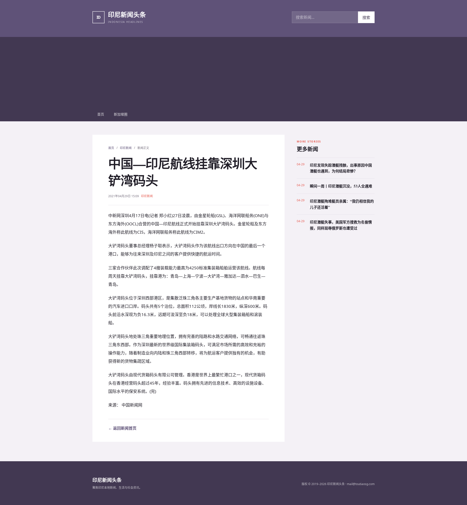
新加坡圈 (120, 114)
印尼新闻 (126, 148)
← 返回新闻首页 (122, 428)
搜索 (366, 17)
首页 (100, 114)
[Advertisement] (233, 71)
